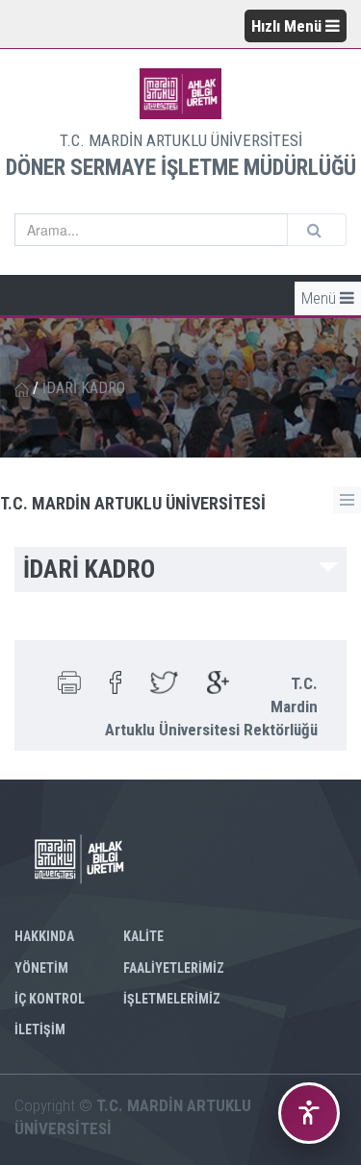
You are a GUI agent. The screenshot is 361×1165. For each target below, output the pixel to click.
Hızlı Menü (288, 26)
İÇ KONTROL (49, 998)
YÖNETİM (41, 968)
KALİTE (143, 936)
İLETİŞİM (39, 1029)
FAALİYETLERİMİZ (173, 968)
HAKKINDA (44, 936)
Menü (320, 298)
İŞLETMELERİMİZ (171, 998)
